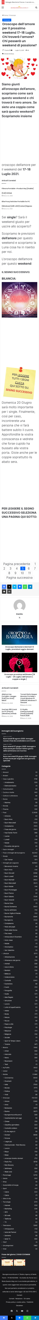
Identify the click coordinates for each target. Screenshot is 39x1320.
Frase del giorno (10, 829)
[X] (9, 587)
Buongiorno (9, 920)
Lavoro (7, 1004)
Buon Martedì (9, 880)
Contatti (19, 1295)
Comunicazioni (8, 789)
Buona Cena (9, 903)
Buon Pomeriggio (11, 890)
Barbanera (8, 1108)
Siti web (7, 1215)
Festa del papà (10, 927)
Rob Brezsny (9, 1165)
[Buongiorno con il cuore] (19, 7)
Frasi (4, 812)
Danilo (7, 50)
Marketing (8, 1209)
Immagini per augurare (11, 863)
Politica (7, 1091)
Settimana (8, 1168)
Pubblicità (30, 1302)
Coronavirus (9, 1078)
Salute (5, 1178)
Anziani (5, 775)
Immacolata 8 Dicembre (13, 937)
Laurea (7, 836)
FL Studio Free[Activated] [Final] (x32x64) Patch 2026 (26, 712)
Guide (7, 994)
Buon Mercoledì (10, 823)
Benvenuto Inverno (11, 866)
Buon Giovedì (9, 873)
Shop (4, 1182)
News (7, 1058)
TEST (5, 1242)
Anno (6, 1105)
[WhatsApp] (25, 587)
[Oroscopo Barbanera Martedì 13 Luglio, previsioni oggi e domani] (19, 635)
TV (6, 1222)
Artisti (7, 1051)
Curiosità (8, 980)
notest (5, 1071)
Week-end (8, 1172)
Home (6, 15)
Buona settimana (10, 910)
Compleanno (9, 826)
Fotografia (8, 990)
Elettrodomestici (10, 786)
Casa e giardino (8, 779)
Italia (6, 1084)
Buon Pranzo (9, 893)
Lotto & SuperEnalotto (13, 1007)
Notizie (5, 1074)
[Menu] (3, 8)
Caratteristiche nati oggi (13, 1118)
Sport (5, 1188)
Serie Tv (7, 1239)
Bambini (7, 970)
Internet (7, 1205)
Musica (5, 1047)
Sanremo (8, 1235)
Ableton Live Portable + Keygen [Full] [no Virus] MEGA (9, 697)
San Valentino (9, 950)
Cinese (7, 1121)
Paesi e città (9, 1024)
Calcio (7, 1192)
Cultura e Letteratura (10, 796)
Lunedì (7, 839)
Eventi (7, 987)
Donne (5, 799)
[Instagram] (27, 1311)
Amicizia (8, 816)
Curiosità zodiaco (11, 1128)
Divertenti (8, 1081)
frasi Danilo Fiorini (11, 833)
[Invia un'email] (11, 50)
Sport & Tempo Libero (12, 1041)
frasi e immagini (8, 849)
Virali (6, 1094)
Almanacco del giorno (12, 960)
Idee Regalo (9, 997)
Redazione (19, 1298)
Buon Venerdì (9, 900)
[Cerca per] (36, 8)
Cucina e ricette (8, 792)
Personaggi (7, 1175)
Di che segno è (10, 1131)
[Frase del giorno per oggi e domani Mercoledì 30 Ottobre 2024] (19, 1262)
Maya (7, 1151)
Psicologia (8, 1027)
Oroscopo (12, 15)
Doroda (5, 806)
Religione (8, 1034)
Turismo (7, 1044)
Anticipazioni (9, 1229)
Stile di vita (7, 1198)
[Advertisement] (19, 141)
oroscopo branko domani (14, 1158)
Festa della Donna (11, 930)
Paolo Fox (8, 1162)
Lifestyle (6, 953)
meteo (7, 1011)
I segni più (8, 1141)
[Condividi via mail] (4, 591)
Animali (7, 964)
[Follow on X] (10, 50)
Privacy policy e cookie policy (16, 1302)
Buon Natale (9, 886)
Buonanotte (9, 917)
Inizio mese (9, 940)
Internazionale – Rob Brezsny (15, 1145)
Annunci (6, 772)
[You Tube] (22, 1311)
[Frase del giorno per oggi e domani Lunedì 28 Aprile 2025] (7, 1262)
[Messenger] (20, 587)
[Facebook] (4, 587)
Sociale (7, 1037)
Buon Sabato (9, 896)
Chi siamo (27, 1298)
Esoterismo (9, 984)
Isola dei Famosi (10, 1232)
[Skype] (14, 587)
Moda (7, 1014)
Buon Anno (8, 819)
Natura (7, 1017)
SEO (6, 1212)
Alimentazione (10, 957)
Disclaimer (19, 1305)
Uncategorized (8, 1245)
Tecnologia (7, 1202)
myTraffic (6, 1067)
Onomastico (9, 947)
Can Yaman (9, 859)
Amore (7, 1101)
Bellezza (8, 974)
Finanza (5, 809)
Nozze (7, 1021)
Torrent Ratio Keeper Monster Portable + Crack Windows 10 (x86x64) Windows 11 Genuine (28, 698)
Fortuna (7, 1138)
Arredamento (9, 782)
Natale (7, 843)
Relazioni (8, 1031)
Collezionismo (10, 977)
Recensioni (8, 1061)
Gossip (5, 856)
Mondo (7, 1088)
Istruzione (8, 1000)
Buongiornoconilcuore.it (13, 1115)
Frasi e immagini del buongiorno (14, 853)
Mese (6, 1155)
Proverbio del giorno (12, 846)
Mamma (7, 802)
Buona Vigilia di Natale (13, 913)
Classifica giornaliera (12, 1125)
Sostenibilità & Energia (10, 1185)
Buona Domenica (11, 906)
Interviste (8, 1054)
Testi (6, 1064)
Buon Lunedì (9, 876)
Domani (7, 1135)
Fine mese (8, 933)
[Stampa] (9, 591)
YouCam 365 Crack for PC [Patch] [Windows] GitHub (9, 711)
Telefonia (8, 1219)
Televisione (7, 1225)
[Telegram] (30, 587)
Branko (7, 1111)
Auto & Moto (9, 967)
